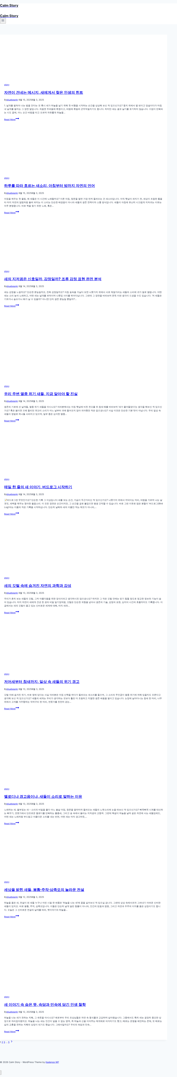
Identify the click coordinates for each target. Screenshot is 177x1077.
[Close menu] (0, 1073)
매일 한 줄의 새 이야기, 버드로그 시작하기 (38, 487)
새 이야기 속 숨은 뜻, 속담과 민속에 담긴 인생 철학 (45, 1004)
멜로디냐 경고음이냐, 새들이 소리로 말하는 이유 (43, 796)
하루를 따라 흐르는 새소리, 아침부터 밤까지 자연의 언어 (49, 185)
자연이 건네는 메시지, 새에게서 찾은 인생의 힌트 (43, 92)
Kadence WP (52, 1062)
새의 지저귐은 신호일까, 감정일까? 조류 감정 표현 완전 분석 (52, 279)
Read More (11, 119)
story (6, 84)
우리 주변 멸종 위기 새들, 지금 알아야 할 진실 (41, 394)
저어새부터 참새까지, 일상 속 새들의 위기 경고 (41, 681)
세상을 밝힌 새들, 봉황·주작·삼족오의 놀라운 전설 (44, 889)
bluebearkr (12, 99)
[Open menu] (3, 21)
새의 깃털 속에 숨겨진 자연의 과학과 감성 (37, 585)
